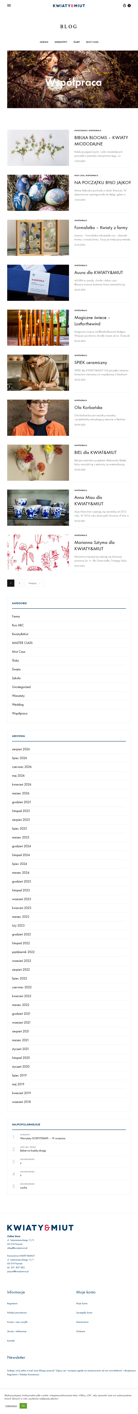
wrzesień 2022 (21, 961)
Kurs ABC (18, 625)
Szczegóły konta (84, 1312)
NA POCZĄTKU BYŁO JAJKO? (102, 182)
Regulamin (12, 1303)
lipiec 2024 (19, 864)
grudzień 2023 (21, 881)
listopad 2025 (21, 811)
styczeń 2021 (20, 1049)
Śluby (76, 42)
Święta (16, 669)
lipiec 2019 (19, 1075)
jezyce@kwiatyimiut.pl (18, 1271)
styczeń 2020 (20, 1067)
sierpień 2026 (21, 749)
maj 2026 (18, 776)
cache (23, 1187)
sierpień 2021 (20, 1031)
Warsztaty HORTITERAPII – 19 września (42, 1138)
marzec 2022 (20, 1005)
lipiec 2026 (19, 758)
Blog (69, 26)
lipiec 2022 (19, 978)
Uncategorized (21, 687)
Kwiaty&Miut (81, 130)
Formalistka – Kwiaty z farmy (101, 227)
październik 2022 (23, 952)
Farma (16, 616)
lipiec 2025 (19, 829)
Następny (33, 583)
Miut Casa (92, 42)
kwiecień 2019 (21, 1093)
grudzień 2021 (21, 1014)
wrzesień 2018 (21, 1102)
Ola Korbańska (88, 407)
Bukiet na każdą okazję (33, 1150)
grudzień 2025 (21, 802)
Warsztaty (61, 42)
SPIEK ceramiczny (90, 362)
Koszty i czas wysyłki (17, 1321)
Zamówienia (82, 1321)
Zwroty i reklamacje (16, 1331)
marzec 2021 (20, 1040)
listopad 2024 (21, 855)
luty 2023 (18, 925)
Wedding (18, 705)
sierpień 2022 (21, 970)
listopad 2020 (21, 1058)
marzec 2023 (20, 917)
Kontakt (11, 1340)
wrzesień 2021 (21, 1022)
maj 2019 (18, 1084)
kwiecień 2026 (21, 784)
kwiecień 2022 (21, 996)
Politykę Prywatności (29, 1374)
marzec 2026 (20, 793)
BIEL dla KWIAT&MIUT (95, 452)
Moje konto (82, 1303)
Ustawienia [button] (11, 1405)
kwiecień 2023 (21, 908)
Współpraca (95, 130)
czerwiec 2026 (22, 767)
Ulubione (80, 1331)
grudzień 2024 (21, 846)
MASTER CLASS (22, 643)
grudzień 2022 (21, 934)
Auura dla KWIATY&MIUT (98, 272)
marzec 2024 (20, 873)
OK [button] (23, 1405)
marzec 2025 (20, 837)
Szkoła (44, 42)
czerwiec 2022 (22, 987)
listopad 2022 (21, 943)
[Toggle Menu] (9, 6)
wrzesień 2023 (21, 899)
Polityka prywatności (17, 1312)
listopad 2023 (21, 890)
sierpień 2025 (21, 820)
